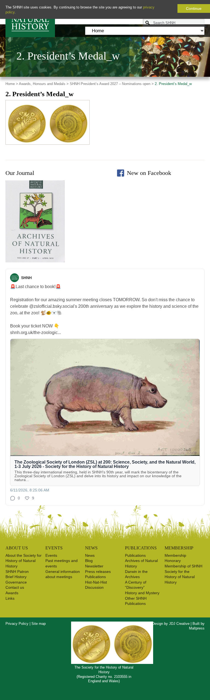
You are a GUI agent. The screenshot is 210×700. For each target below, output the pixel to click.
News (90, 555)
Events (51, 555)
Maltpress (197, 628)
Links (9, 598)
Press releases (98, 571)
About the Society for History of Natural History (23, 560)
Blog (89, 560)
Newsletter (94, 566)
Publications (95, 577)
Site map (38, 624)
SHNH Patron (17, 571)
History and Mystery (142, 593)
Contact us (14, 587)
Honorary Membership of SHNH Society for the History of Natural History (183, 571)
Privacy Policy (16, 624)
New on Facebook (149, 172)
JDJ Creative (179, 624)
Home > (11, 84)
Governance (16, 582)
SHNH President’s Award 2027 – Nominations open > (112, 84)
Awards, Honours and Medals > (44, 84)
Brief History (16, 577)
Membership (175, 555)
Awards (11, 593)
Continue (194, 8)
